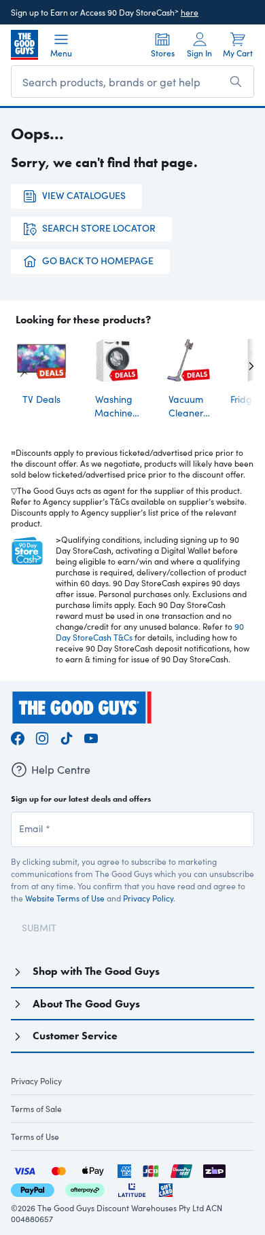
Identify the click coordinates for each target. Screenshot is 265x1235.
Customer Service (75, 1035)
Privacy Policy (148, 898)
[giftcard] (166, 1188)
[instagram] (42, 737)
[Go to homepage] (24, 45)
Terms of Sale (36, 1108)
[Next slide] (240, 366)
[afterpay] (85, 1188)
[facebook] (17, 737)
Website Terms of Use (65, 898)
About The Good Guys (86, 1003)
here (189, 12)
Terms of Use (35, 1136)
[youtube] (91, 737)
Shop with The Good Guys (96, 971)
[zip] (214, 1169)
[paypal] (32, 1188)
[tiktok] (66, 737)
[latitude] (132, 1188)
